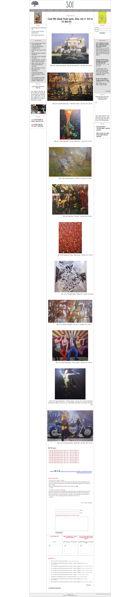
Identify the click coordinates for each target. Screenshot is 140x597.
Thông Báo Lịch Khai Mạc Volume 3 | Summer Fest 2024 (63, 576)
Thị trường (76, 10)
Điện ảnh (63, 10)
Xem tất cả (86, 502)
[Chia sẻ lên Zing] (87, 471)
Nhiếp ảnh (57, 10)
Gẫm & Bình (50, 10)
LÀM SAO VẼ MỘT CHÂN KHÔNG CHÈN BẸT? (38, 74)
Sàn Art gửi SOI (54, 536)
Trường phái (90, 10)
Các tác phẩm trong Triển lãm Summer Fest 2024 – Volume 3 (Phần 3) (66, 570)
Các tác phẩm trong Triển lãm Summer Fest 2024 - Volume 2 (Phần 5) (66, 581)
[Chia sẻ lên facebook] (55, 471)
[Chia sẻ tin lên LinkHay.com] (76, 471)
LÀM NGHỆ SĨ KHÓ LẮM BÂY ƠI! (37, 47)
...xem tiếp (51, 487)
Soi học (103, 10)
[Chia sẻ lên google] (59, 471)
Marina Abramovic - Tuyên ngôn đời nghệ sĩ (70, 537)
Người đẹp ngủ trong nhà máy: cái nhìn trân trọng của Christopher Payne (102, 98)
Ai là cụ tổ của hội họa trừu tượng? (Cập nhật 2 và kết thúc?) (86, 537)
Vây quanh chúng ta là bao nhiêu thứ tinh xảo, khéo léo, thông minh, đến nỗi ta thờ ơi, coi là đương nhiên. (102, 118)
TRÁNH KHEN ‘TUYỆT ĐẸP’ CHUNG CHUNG (38, 60)
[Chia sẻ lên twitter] (57, 471)
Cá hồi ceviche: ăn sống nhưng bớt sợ (37, 32)
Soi (72, 594)
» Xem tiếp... (88, 585)
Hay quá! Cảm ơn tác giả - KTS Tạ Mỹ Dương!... (103, 81)
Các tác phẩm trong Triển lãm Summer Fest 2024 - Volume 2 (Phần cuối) (66, 578)
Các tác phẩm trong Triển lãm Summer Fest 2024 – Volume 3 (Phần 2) (66, 572)
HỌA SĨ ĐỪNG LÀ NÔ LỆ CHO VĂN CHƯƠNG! (38, 69)
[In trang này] (88, 472)
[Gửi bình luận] (80, 472)
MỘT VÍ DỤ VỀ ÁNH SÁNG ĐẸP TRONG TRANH (38, 65)
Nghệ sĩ (43, 10)
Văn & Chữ (108, 10)
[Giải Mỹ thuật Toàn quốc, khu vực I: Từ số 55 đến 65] (38, 115)
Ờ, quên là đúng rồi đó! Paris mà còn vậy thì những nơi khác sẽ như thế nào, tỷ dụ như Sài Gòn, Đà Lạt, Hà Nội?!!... (102, 49)
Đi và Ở (33, 10)
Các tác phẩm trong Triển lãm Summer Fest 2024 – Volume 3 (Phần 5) (66, 566)
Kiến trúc (69, 10)
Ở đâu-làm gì (83, 10)
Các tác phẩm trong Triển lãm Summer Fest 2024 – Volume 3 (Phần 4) (66, 568)
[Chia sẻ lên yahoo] (65, 471)
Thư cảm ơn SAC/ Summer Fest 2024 (59, 561)
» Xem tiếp (108, 91)
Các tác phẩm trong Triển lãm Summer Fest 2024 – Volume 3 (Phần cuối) (38, 79)
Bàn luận (97, 10)
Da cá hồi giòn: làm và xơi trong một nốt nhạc (38, 44)
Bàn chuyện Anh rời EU (37, 35)
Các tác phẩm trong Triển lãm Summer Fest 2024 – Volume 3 (64, 574)
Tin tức (38, 10)
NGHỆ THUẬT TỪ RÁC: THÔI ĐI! (37, 125)
